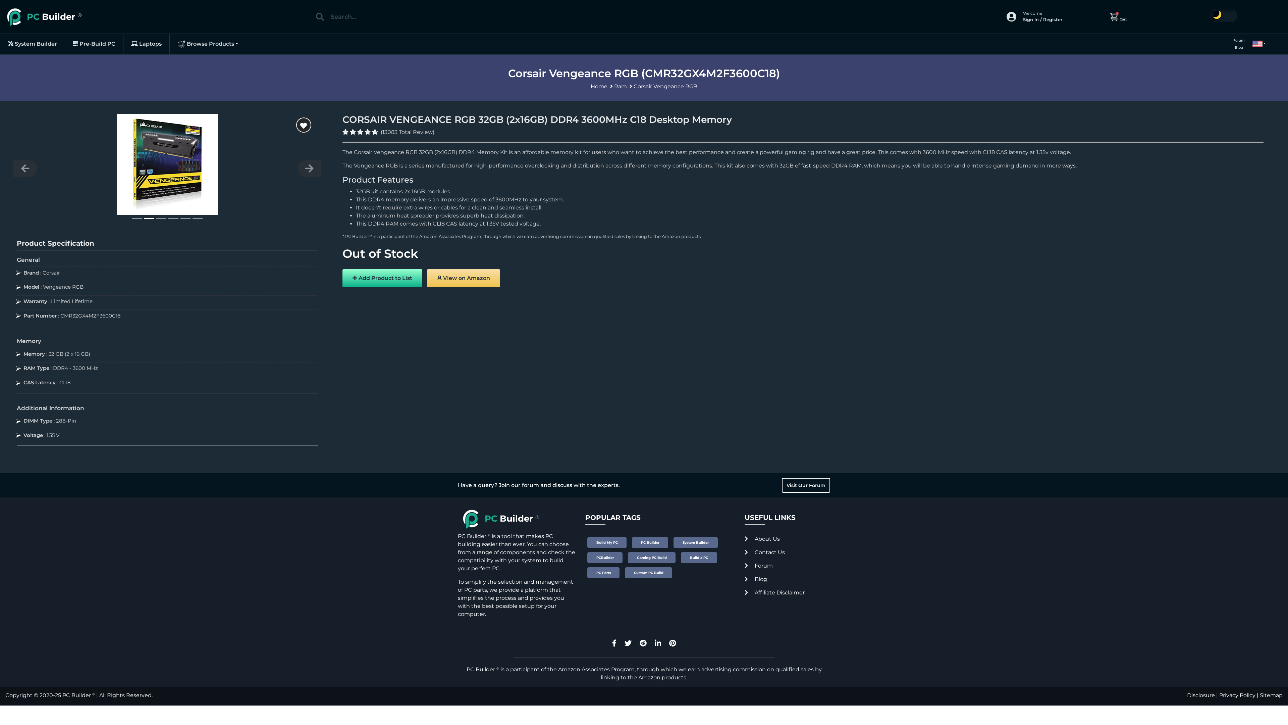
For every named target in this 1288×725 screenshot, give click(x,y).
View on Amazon (466, 278)
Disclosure (1201, 695)
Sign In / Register (1042, 19)
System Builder (35, 44)
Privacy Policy (1237, 695)
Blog (1239, 47)
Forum (1239, 40)
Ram (620, 86)
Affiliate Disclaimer (779, 592)
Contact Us (769, 552)
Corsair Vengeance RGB (665, 86)
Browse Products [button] (209, 44)
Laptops (150, 44)
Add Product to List (384, 278)
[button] (1256, 44)
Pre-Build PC (96, 44)
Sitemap (1271, 695)
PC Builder (76, 695)
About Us (766, 539)
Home (599, 86)
